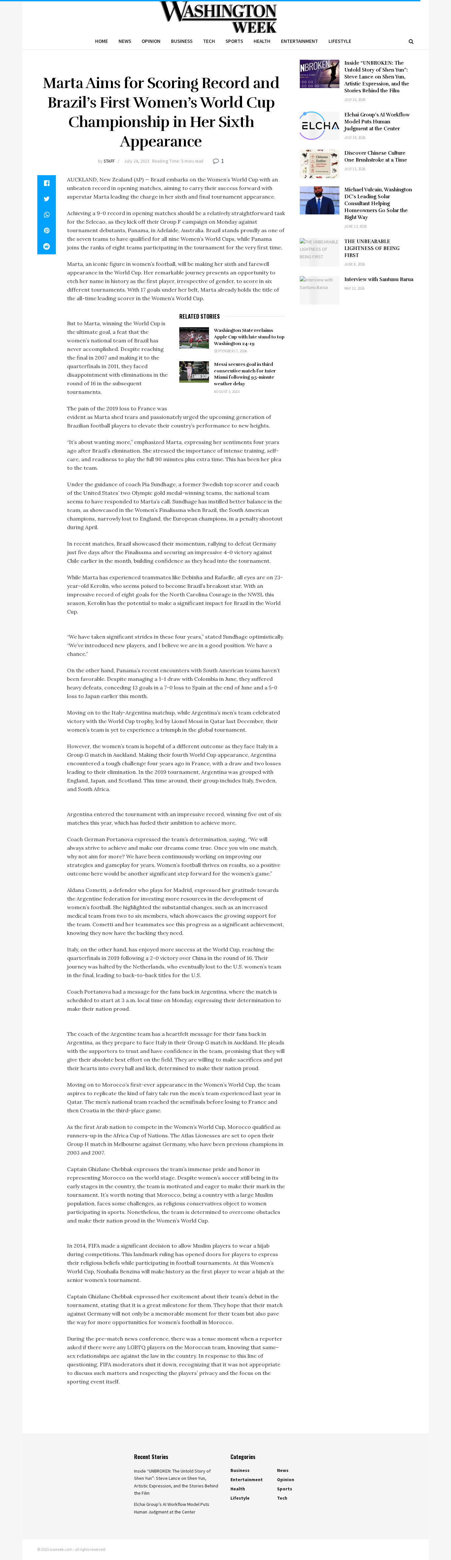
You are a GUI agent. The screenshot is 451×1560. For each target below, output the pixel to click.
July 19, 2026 (354, 137)
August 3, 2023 (226, 391)
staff (109, 161)
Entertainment (299, 41)
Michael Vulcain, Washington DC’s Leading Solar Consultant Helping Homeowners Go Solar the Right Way (378, 203)
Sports (234, 41)
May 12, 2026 (354, 288)
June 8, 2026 (354, 264)
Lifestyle (340, 41)
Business (181, 41)
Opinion (151, 41)
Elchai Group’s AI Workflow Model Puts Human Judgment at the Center (377, 122)
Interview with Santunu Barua (378, 279)
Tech (209, 41)
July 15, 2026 (354, 169)
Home (101, 41)
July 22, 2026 (354, 99)
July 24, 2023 (136, 161)
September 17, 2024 (230, 351)
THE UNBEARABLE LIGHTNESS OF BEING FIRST (371, 248)
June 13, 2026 (355, 226)
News (125, 41)
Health (262, 41)
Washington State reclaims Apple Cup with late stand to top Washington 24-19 (249, 337)
